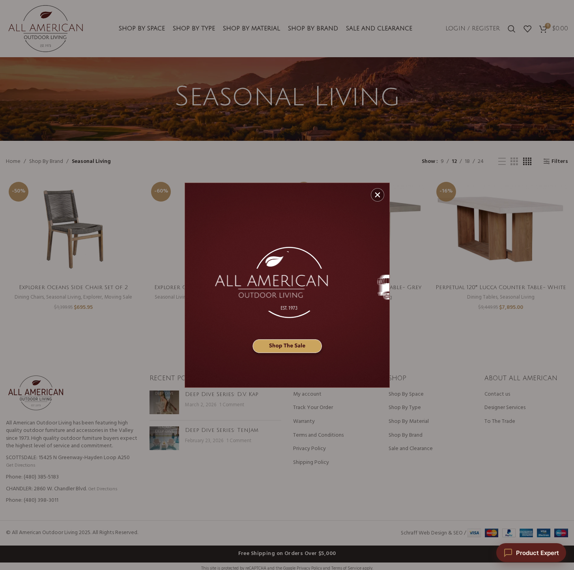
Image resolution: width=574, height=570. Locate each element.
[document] (287, 285)
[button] (377, 195)
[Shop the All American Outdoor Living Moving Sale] (287, 285)
